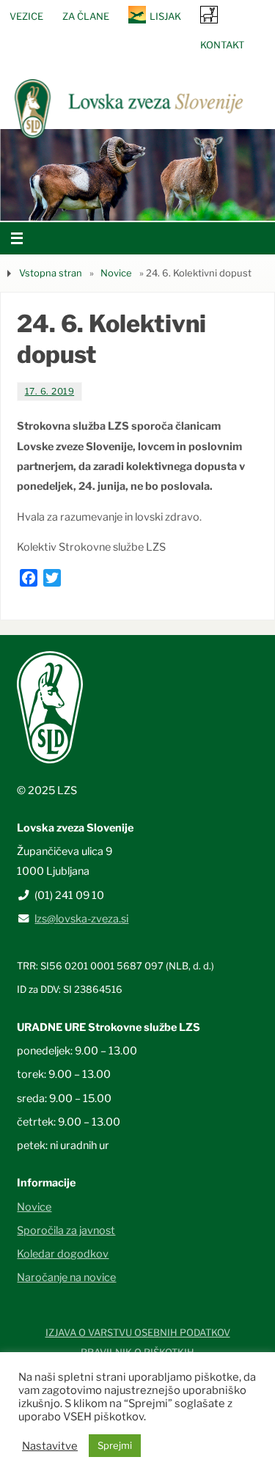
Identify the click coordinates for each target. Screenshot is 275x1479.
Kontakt (222, 45)
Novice (116, 273)
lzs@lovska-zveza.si (81, 918)
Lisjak (165, 16)
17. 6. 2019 (50, 391)
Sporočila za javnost (66, 1230)
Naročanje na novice (66, 1277)
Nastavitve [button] (50, 1446)
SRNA (209, 14)
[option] (137, 175)
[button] (93, 202)
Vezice (26, 16)
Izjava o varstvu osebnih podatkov (137, 1332)
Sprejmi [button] (115, 1445)
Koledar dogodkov (63, 1253)
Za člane (85, 16)
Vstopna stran (50, 273)
